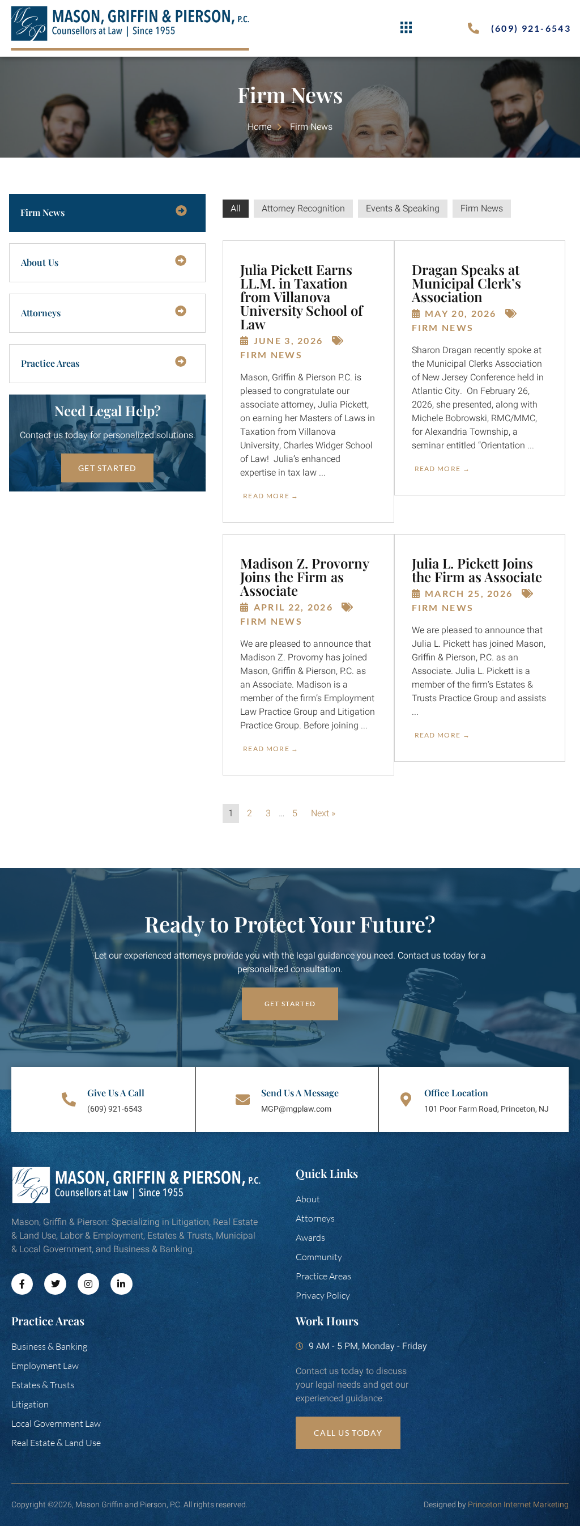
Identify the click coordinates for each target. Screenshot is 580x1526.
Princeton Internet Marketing (518, 1505)
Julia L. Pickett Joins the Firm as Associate (477, 570)
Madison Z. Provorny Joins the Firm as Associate (304, 576)
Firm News (481, 208)
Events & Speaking (403, 208)
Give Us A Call (115, 1093)
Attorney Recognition (303, 208)
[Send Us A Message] (243, 1099)
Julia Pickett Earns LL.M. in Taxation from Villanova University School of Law (301, 296)
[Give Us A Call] (69, 1099)
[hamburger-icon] (406, 28)
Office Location (456, 1093)
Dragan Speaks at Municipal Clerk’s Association (466, 283)
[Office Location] (406, 1099)
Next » (323, 813)
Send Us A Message (300, 1093)
